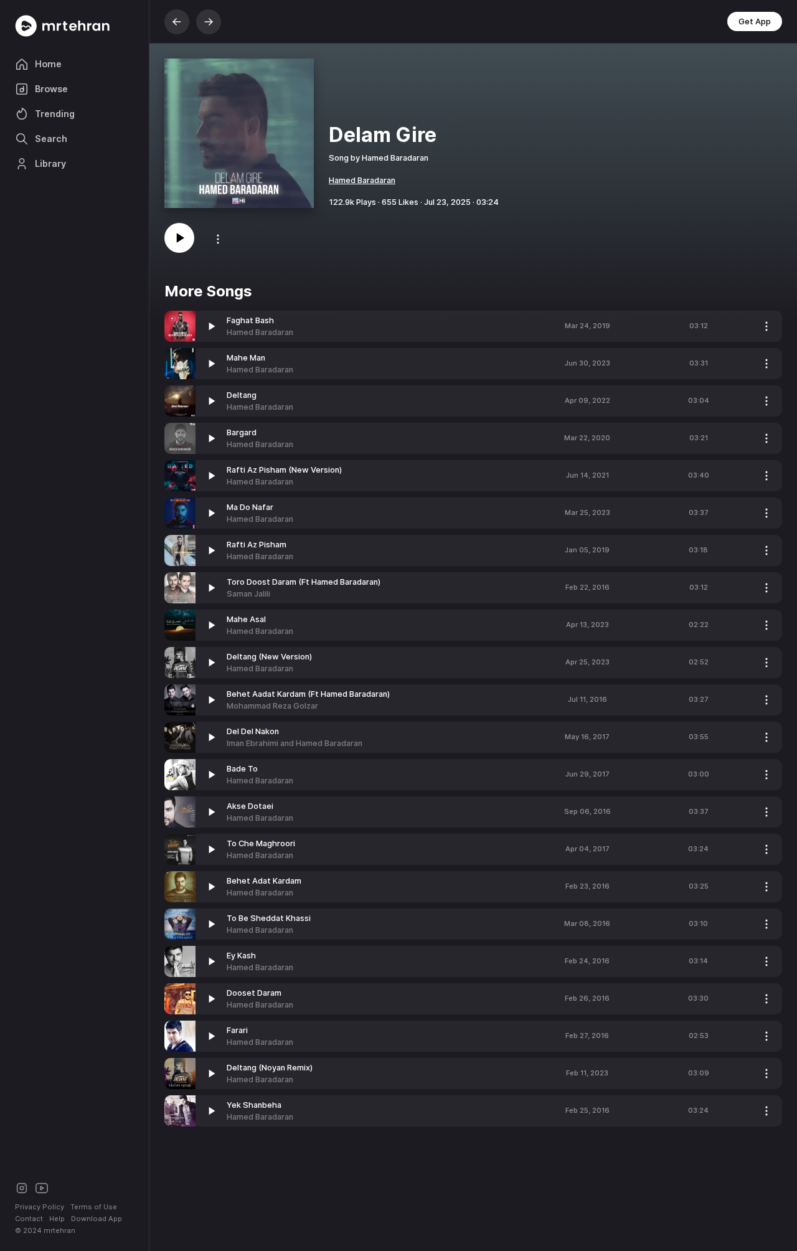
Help (57, 1218)
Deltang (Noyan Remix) (270, 1067)
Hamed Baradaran (362, 180)
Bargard (242, 432)
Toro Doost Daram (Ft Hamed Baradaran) (303, 582)
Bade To (242, 768)
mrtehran (59, 1230)
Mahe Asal (246, 619)
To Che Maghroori (261, 843)
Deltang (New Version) (269, 656)
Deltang (242, 395)
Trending (55, 113)
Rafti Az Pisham (256, 544)
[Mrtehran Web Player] (74, 26)
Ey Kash (241, 955)
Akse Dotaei (250, 806)
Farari (237, 1030)
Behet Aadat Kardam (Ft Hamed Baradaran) (308, 694)
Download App (96, 1218)
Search (51, 138)
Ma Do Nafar (250, 507)
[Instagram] (22, 1187)
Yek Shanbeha (254, 1105)
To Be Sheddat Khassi (269, 918)
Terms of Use (93, 1206)
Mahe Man (246, 357)
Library (50, 163)
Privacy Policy (39, 1206)
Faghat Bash (250, 320)
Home (48, 64)
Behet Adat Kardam (264, 880)
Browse (51, 88)
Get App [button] (754, 21)
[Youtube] (42, 1187)
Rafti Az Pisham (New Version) (284, 469)
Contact (29, 1218)
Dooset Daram (254, 993)
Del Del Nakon (253, 731)
